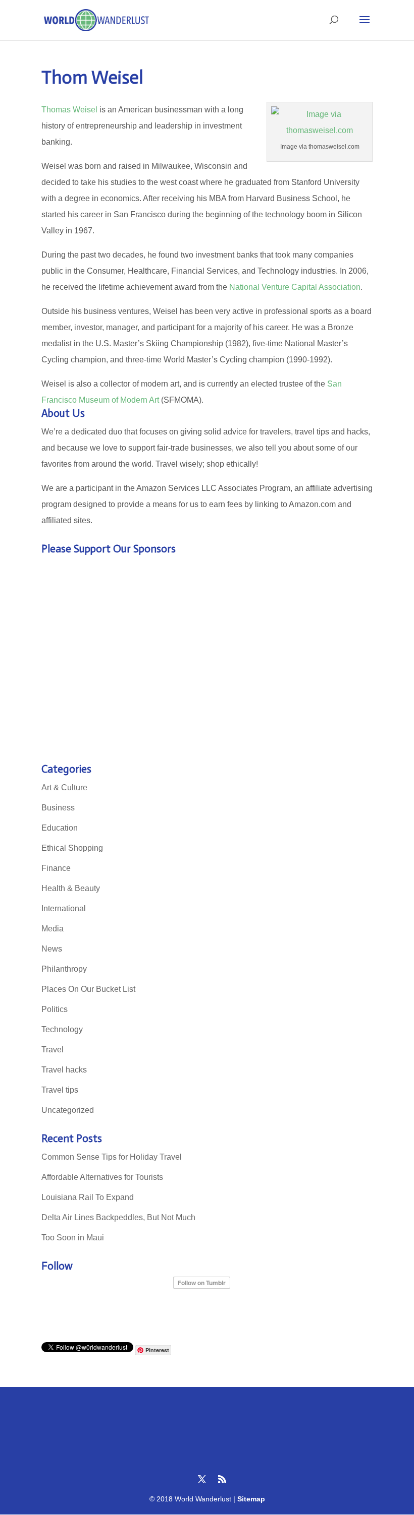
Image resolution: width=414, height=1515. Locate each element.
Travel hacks (64, 1069)
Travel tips (59, 1090)
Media (52, 928)
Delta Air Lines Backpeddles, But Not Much (118, 1217)
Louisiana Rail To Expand (87, 1197)
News (51, 948)
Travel (52, 1049)
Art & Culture (64, 787)
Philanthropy (64, 969)
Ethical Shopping (72, 848)
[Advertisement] (207, 662)
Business (58, 807)
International (63, 908)
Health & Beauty (70, 888)
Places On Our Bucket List (88, 989)
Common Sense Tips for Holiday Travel (111, 1157)
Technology (62, 1029)
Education (59, 828)
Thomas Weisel (69, 109)
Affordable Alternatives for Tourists (102, 1177)
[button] (364, 26)
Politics (54, 1009)
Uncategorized (67, 1110)
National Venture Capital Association (294, 287)
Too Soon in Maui (72, 1237)
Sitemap (251, 1499)
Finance (56, 868)
